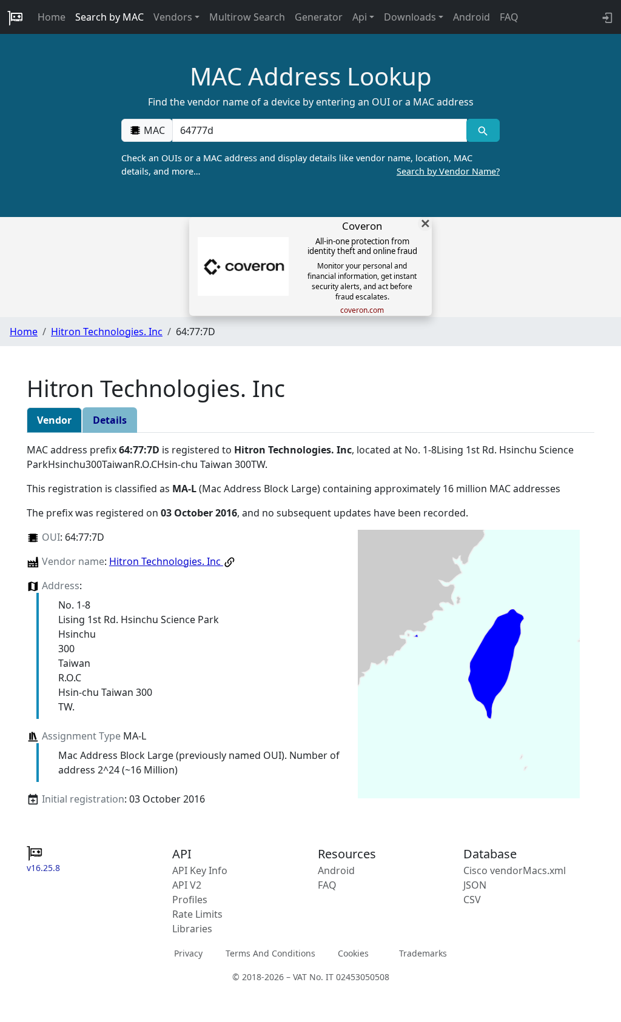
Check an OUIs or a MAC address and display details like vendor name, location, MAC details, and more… (310, 164)
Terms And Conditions (270, 953)
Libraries (192, 928)
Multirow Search (247, 17)
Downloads (410, 17)
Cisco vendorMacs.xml (514, 870)
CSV (472, 899)
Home (51, 17)
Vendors (172, 17)
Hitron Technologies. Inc (107, 331)
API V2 (186, 885)
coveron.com (362, 310)
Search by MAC (109, 17)
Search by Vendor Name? (448, 171)
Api (359, 17)
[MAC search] (483, 130)
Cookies (353, 953)
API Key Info (199, 870)
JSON (474, 885)
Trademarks (423, 953)
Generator (319, 17)
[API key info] (606, 17)
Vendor (54, 420)
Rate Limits (197, 914)
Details (110, 420)
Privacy (188, 953)
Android (471, 17)
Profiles (189, 899)
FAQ (509, 17)
